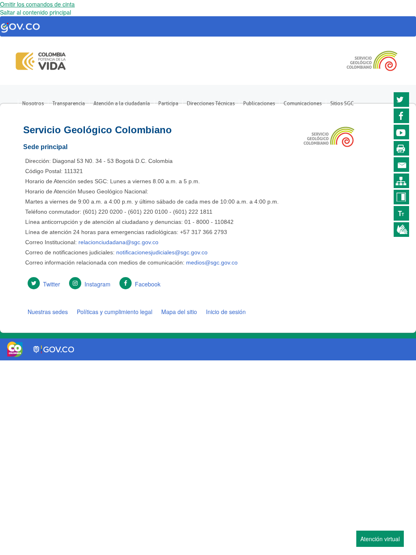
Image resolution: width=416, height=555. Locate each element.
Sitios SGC (342, 103)
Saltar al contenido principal (35, 12)
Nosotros (33, 103)
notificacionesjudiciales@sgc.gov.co (162, 252)
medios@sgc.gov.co (211, 262)
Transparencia (68, 103)
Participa (168, 103)
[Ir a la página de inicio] (41, 59)
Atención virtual (380, 539)
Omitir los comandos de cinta (37, 4)
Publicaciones (259, 103)
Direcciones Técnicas (211, 103)
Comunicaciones (303, 103)
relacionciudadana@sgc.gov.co (118, 242)
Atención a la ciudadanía (121, 103)
